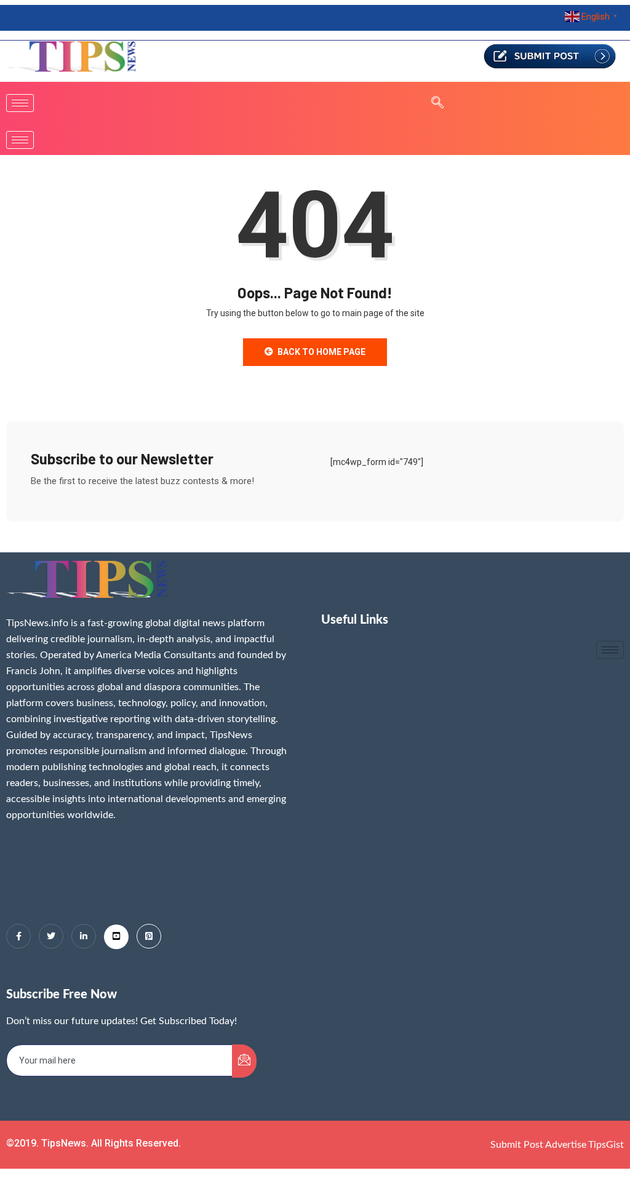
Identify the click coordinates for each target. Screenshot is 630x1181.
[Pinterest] (149, 936)
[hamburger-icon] (20, 103)
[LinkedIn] (83, 936)
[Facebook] (18, 936)
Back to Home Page (321, 352)
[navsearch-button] (431, 103)
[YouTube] (116, 937)
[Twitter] (51, 936)
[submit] (244, 1061)
